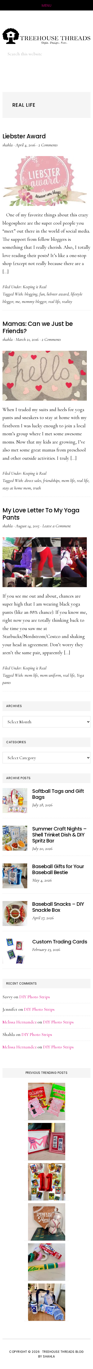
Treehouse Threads (46, 36)
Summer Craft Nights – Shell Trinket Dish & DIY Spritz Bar (59, 834)
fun (42, 294)
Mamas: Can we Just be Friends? (37, 327)
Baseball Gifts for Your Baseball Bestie (58, 869)
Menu (46, 5)
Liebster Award (24, 136)
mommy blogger (34, 301)
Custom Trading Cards (59, 941)
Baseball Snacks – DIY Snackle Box (58, 907)
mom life (68, 480)
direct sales (33, 480)
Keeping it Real (34, 286)
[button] (78, 54)
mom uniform (50, 675)
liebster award (58, 294)
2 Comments (48, 145)
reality (67, 301)
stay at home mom (16, 488)
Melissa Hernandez (19, 1022)
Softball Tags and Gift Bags (58, 794)
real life (54, 301)
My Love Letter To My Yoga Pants (41, 514)
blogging (31, 294)
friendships (51, 480)
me (17, 301)
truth (37, 488)
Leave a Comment (56, 526)
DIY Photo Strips (34, 997)
